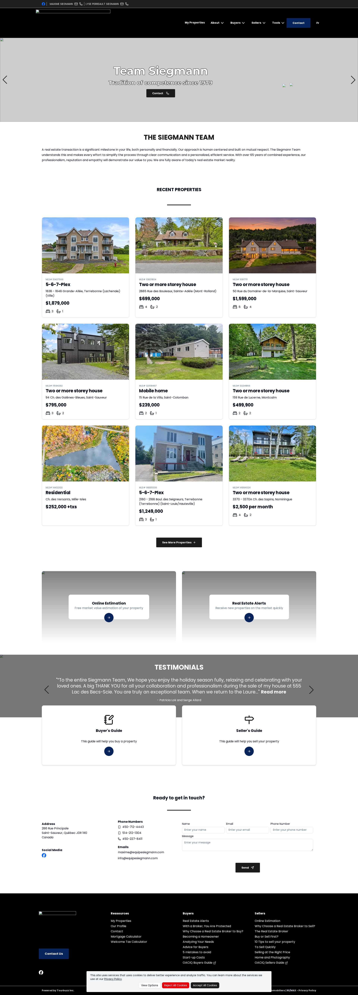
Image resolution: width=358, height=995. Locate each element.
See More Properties (176, 542)
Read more (273, 692)
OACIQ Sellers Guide (270, 963)
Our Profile (118, 926)
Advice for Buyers (195, 947)
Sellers (256, 23)
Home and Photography (272, 957)
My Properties (195, 22)
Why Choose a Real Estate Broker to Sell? (285, 926)
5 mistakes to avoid (197, 952)
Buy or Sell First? (266, 936)
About (215, 23)
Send (245, 868)
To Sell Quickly (265, 947)
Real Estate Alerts (196, 921)
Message (188, 836)
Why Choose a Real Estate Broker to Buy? (213, 931)
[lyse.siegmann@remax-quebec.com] (122, 4)
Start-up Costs (194, 957)
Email (229, 824)
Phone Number (280, 824)
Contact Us (54, 954)
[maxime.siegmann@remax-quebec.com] (76, 4)
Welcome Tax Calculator (129, 942)
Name (186, 824)
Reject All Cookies (175, 985)
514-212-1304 (131, 833)
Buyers (235, 23)
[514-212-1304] (126, 4)
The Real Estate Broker (271, 931)
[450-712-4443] (81, 4)
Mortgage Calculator (126, 936)
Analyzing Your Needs (198, 942)
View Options (149, 985)
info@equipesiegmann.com (138, 858)
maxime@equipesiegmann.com (141, 852)
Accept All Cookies (205, 985)
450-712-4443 (133, 827)
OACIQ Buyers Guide (198, 963)
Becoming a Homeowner (201, 936)
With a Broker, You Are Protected (207, 926)
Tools (276, 23)
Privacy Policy (113, 979)
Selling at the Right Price (272, 952)
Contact (298, 23)
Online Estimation (267, 921)
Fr (317, 23)
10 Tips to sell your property (275, 942)
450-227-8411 (132, 839)
